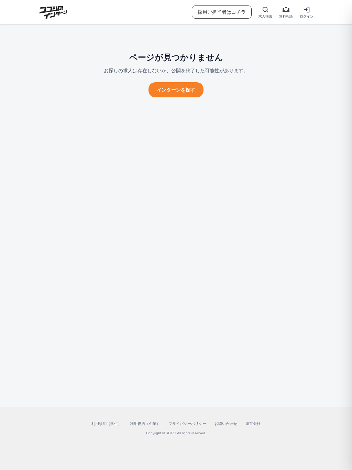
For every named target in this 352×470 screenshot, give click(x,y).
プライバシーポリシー (187, 423)
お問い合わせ (225, 423)
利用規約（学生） (106, 423)
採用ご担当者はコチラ (222, 12)
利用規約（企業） (145, 423)
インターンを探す (176, 90)
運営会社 (253, 423)
